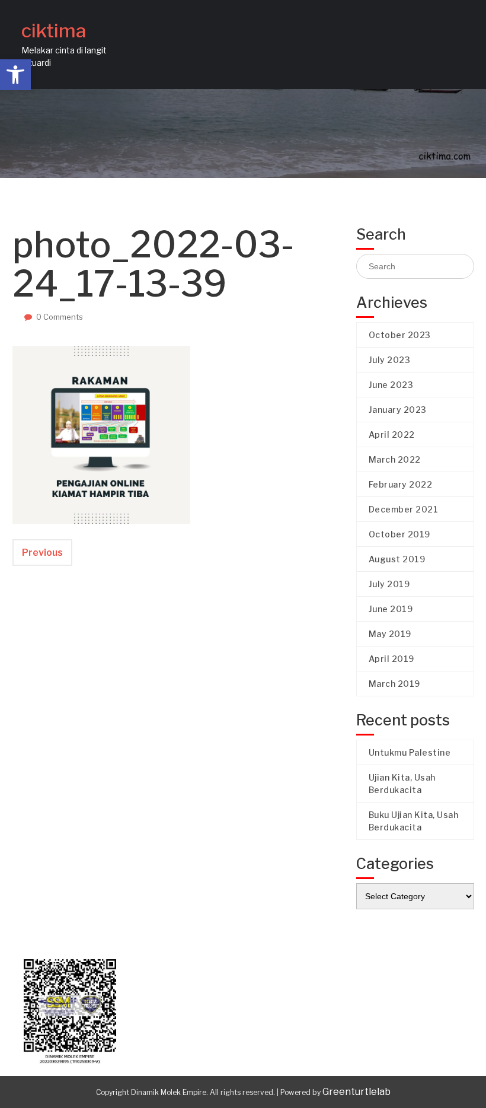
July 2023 (390, 360)
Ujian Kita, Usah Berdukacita (402, 783)
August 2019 (397, 559)
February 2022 (401, 484)
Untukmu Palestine (410, 752)
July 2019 (389, 584)
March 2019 (394, 684)
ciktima (54, 30)
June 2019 (391, 609)
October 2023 (400, 335)
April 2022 (392, 434)
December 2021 (404, 509)
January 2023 (398, 410)
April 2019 (391, 659)
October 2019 (399, 534)
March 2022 (395, 459)
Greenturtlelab (356, 1091)
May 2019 (390, 634)
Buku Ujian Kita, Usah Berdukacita (414, 821)
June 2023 (391, 385)
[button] (15, 74)
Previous (42, 552)
